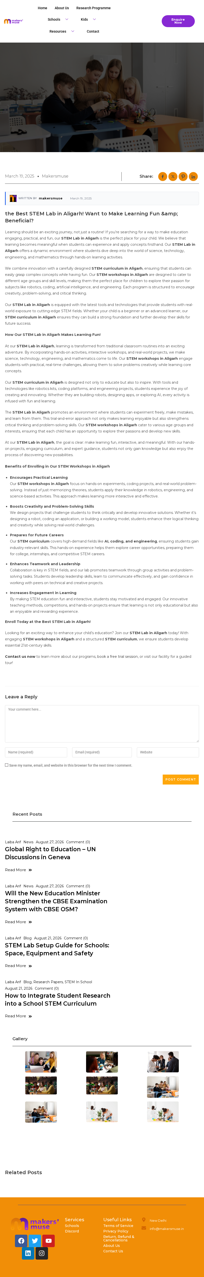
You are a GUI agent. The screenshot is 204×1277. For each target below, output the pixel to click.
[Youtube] (48, 1241)
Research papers (48, 982)
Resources (58, 31)
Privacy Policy (115, 1231)
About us (62, 8)
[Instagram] (42, 1253)
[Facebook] (21, 1241)
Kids (84, 19)
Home (42, 8)
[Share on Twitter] (172, 176)
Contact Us (113, 1251)
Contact (93, 31)
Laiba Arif (13, 842)
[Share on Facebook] (162, 176)
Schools (54, 19)
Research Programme (93, 8)
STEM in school (78, 982)
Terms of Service (118, 1225)
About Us (111, 1245)
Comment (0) (78, 842)
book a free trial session (117, 656)
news (28, 842)
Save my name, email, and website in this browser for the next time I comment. (70, 765)
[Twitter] (35, 1241)
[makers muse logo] (35, 1223)
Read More (15, 869)
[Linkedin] (28, 1253)
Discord (72, 1231)
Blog (27, 938)
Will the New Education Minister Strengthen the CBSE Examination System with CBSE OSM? (56, 901)
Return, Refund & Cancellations (118, 1238)
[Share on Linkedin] (193, 176)
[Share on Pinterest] (183, 176)
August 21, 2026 (47, 938)
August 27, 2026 (50, 842)
